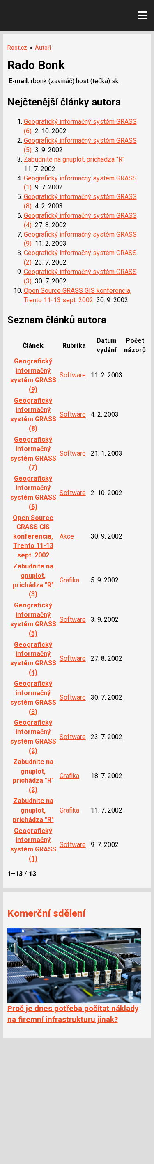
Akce (67, 536)
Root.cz (17, 47)
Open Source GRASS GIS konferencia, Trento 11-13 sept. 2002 (33, 536)
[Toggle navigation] (142, 15)
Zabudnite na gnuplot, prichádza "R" (74, 159)
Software (73, 375)
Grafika (69, 580)
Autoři (43, 47)
